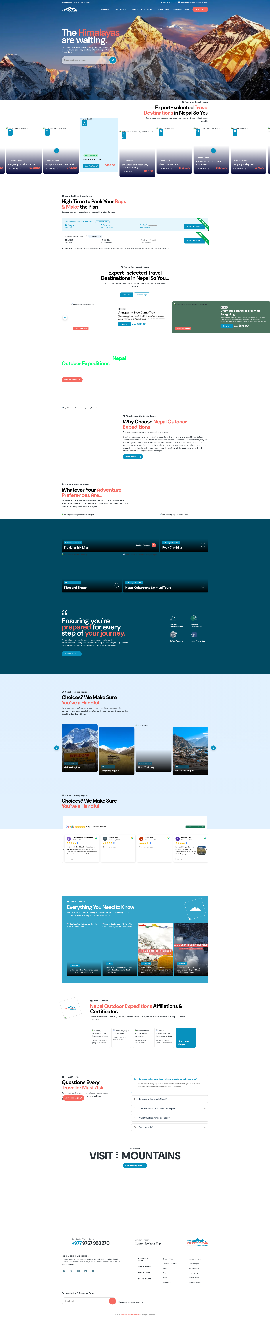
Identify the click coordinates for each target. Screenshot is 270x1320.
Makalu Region (194, 1268)
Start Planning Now (133, 1165)
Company (176, 9)
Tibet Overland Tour (55, 164)
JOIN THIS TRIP (193, 226)
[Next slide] (213, 150)
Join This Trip (13, 169)
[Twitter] (71, 1271)
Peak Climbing (120, 9)
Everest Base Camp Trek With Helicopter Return (174, 163)
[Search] (112, 60)
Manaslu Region (194, 1278)
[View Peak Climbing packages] (203, 545)
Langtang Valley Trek (133, 167)
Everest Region (194, 1264)
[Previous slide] (56, 150)
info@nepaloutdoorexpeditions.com (194, 2)
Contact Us (167, 1282)
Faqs (165, 1278)
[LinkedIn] (85, 1271)
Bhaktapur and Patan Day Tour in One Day (21, 163)
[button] (206, 848)
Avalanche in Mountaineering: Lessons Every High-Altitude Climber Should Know (81, 969)
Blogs (187, 9)
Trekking (103, 9)
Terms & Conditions (170, 1264)
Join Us (87, 379)
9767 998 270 (90, 1243)
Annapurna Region (195, 1259)
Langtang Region (194, 1273)
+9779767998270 (169, 2)
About (165, 1268)
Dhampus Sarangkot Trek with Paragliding (240, 312)
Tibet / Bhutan (147, 9)
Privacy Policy (168, 1259)
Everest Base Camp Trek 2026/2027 (96, 161)
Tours (133, 9)
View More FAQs (72, 1098)
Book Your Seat (70, 379)
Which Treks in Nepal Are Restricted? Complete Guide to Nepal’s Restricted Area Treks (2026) (190, 968)
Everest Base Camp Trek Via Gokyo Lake (247, 163)
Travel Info (162, 9)
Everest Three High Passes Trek (210, 163)
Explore (123, 324)
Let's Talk (199, 9)
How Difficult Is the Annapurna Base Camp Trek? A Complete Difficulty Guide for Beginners (118, 969)
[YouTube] (92, 1271)
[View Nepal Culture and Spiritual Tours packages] (203, 585)
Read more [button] (142, 859)
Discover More (70, 654)
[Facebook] (64, 1271)
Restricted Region (195, 1282)
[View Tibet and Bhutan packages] (117, 585)
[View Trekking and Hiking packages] (146, 545)
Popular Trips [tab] (142, 295)
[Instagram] (78, 1271)
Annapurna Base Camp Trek (136, 312)
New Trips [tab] (127, 295)
